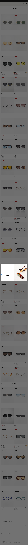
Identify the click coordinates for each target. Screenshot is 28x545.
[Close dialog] (26, 265)
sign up (7, 275)
